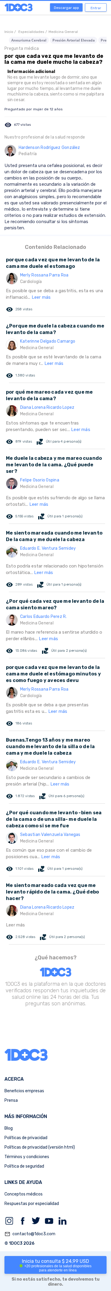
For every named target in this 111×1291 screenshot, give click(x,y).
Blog (8, 1128)
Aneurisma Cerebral (28, 40)
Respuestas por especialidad (31, 1203)
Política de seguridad (24, 1166)
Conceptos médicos (23, 1194)
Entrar (96, 8)
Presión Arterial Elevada (73, 40)
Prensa (11, 1100)
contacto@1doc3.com (29, 1234)
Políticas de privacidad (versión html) (39, 1147)
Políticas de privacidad (25, 1137)
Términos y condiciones (26, 1156)
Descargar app (66, 8)
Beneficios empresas (24, 1090)
